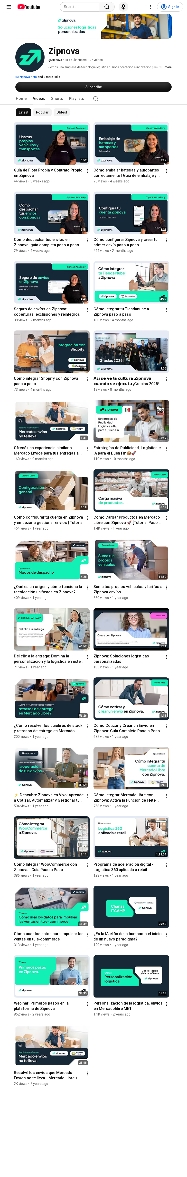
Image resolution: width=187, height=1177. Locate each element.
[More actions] (87, 171)
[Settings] (150, 7)
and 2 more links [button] (49, 77)
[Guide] (9, 7)
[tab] (21, 98)
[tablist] (93, 98)
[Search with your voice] (123, 7)
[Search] (107, 7)
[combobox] (81, 7)
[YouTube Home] (29, 7)
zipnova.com (28, 77)
